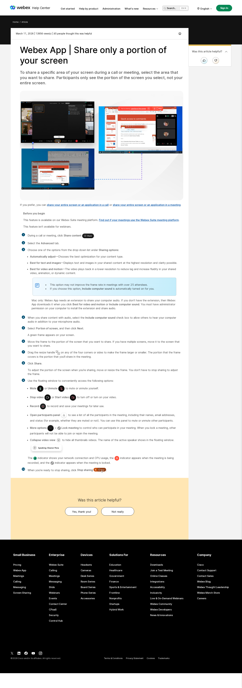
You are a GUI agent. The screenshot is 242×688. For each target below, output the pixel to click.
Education (115, 565)
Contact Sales (205, 576)
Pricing (17, 565)
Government (116, 576)
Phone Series (88, 593)
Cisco (200, 565)
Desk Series (87, 576)
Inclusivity (156, 593)
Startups (114, 604)
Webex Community (161, 604)
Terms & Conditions (113, 658)
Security (54, 615)
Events (53, 598)
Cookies (151, 658)
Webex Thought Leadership (213, 587)
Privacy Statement (134, 658)
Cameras (86, 570)
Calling (17, 581)
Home (16, 22)
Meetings (18, 576)
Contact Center (58, 604)
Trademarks (164, 658)
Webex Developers (161, 609)
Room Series (88, 581)
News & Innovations (161, 615)
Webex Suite (56, 565)
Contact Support (206, 570)
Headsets (86, 565)
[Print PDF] (179, 34)
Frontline (114, 593)
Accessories (88, 598)
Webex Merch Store (208, 593)
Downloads (156, 565)
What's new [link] (132, 8)
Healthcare (115, 570)
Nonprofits (115, 598)
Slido (52, 587)
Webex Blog (204, 581)
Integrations (157, 581)
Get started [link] (68, 8)
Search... (171, 8)
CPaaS (53, 609)
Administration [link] (111, 8)
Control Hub (56, 621)
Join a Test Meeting (161, 570)
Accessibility (157, 587)
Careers (201, 598)
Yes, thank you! (81, 511)
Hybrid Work (116, 609)
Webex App (19, 570)
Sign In (224, 8)
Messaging (19, 587)
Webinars (54, 593)
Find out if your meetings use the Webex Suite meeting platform (139, 220)
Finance (114, 581)
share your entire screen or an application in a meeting (147, 204)
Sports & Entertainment (122, 587)
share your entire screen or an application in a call (78, 204)
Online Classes (158, 576)
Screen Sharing (22, 593)
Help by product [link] (88, 8)
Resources (149, 8)
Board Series (88, 587)
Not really (118, 511)
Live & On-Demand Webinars (166, 598)
